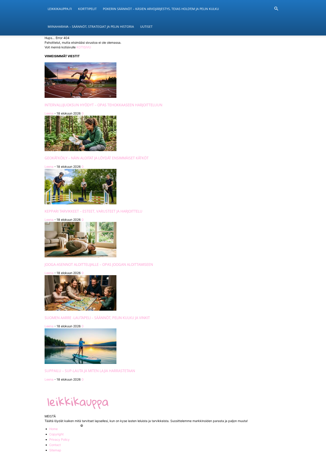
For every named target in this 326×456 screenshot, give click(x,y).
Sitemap (55, 450)
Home (53, 429)
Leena (49, 113)
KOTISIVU (84, 47)
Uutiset (146, 26)
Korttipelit (87, 9)
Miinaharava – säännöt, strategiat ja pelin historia (91, 26)
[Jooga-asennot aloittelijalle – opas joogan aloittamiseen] (80, 256)
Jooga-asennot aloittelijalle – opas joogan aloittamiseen (99, 264)
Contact (55, 445)
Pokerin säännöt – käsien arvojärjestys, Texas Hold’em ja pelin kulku (161, 9)
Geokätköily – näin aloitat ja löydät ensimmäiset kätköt (97, 158)
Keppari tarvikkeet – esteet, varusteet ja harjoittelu (93, 211)
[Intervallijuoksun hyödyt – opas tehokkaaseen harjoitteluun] (80, 97)
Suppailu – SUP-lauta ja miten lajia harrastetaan (90, 370)
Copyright (56, 434)
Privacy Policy (59, 439)
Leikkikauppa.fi (60, 9)
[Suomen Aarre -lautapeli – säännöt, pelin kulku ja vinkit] (80, 309)
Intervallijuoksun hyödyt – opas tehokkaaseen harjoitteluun (103, 105)
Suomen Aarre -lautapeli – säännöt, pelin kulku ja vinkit (97, 317)
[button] (276, 9)
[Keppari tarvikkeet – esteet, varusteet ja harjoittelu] (80, 203)
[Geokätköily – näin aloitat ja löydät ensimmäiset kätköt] (80, 150)
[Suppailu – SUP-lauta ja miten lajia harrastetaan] (80, 363)
